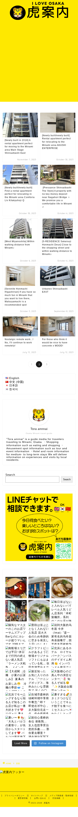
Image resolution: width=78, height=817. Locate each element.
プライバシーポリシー (14, 796)
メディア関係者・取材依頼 (61, 796)
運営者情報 (23, 798)
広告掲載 (56, 798)
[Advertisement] (39, 61)
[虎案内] (39, 18)
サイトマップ (37, 796)
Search (10, 474)
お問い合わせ (40, 798)
